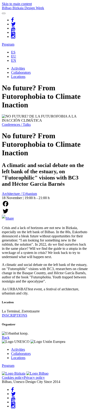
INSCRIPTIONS (14, 315)
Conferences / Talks (16, 125)
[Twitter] (45, 211)
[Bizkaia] (13, 373)
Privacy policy (34, 378)
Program (8, 44)
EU (13, 56)
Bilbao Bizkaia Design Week (23, 8)
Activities (18, 68)
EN (13, 60)
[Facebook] (45, 203)
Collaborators (21, 72)
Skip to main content (17, 4)
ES (13, 52)
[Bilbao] (37, 373)
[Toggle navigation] (4, 13)
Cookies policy (13, 378)
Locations (18, 77)
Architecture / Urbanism (19, 194)
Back (5, 337)
